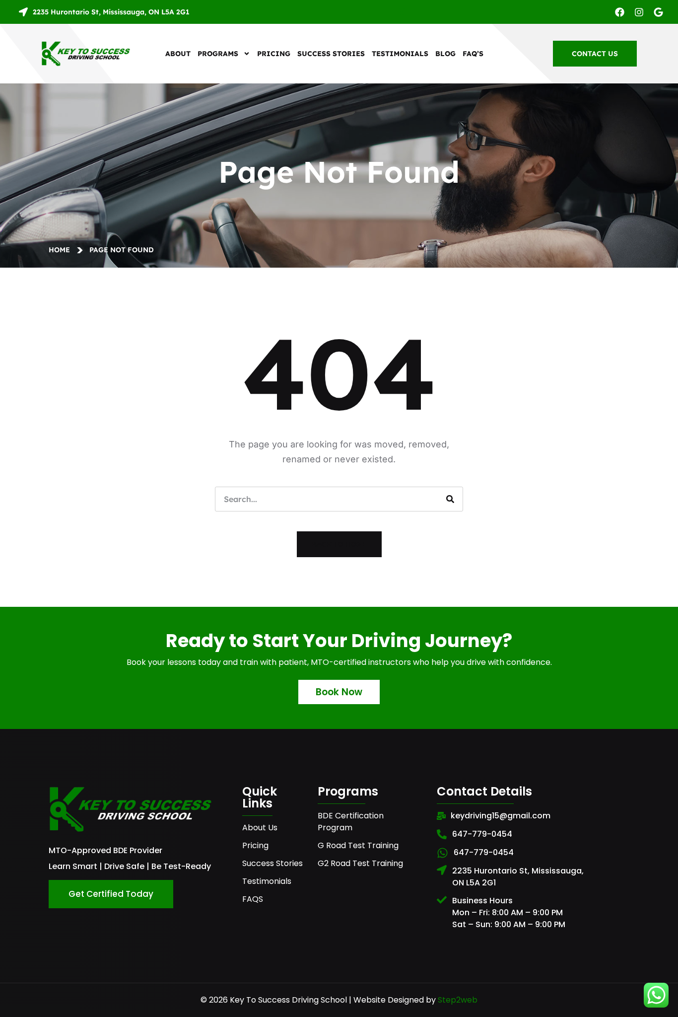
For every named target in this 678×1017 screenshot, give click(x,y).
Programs (218, 53)
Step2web (457, 1000)
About (178, 53)
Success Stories (331, 53)
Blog (445, 53)
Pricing (273, 53)
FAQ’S (473, 53)
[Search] (450, 499)
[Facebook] (619, 12)
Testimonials (400, 53)
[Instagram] (639, 12)
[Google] (658, 12)
